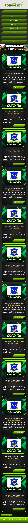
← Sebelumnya (7, 515)
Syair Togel (13, 33)
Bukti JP (14, 41)
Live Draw (13, 24)
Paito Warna (13, 28)
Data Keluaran (14, 20)
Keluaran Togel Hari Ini (14, 12)
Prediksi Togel (13, 16)
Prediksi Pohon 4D (19, 519)
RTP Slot (14, 37)
